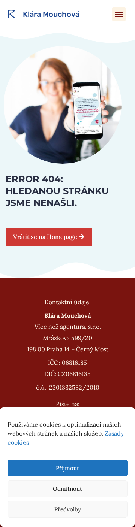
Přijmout (67, 468)
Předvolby (67, 509)
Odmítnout (67, 488)
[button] (119, 14)
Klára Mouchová (51, 14)
